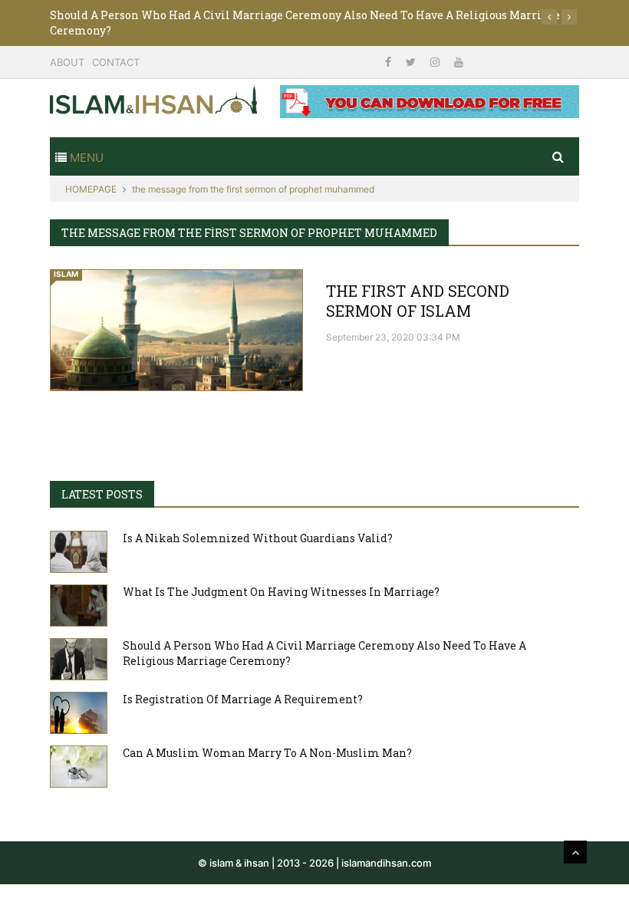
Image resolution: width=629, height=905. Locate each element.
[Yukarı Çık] (575, 852)
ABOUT (67, 62)
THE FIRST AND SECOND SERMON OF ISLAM (417, 301)
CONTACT (116, 62)
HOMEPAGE (91, 189)
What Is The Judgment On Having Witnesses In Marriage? (281, 591)
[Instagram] (436, 61)
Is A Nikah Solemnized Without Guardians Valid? (258, 538)
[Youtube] (458, 61)
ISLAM (66, 273)
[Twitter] (412, 61)
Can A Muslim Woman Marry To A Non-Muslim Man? (267, 752)
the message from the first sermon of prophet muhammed (253, 189)
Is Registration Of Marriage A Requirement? (243, 699)
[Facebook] (389, 61)
